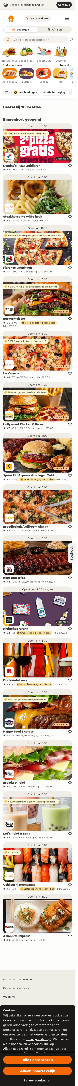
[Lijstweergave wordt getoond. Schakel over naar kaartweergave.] (71, 40)
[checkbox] (10, 76)
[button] (8, 18)
